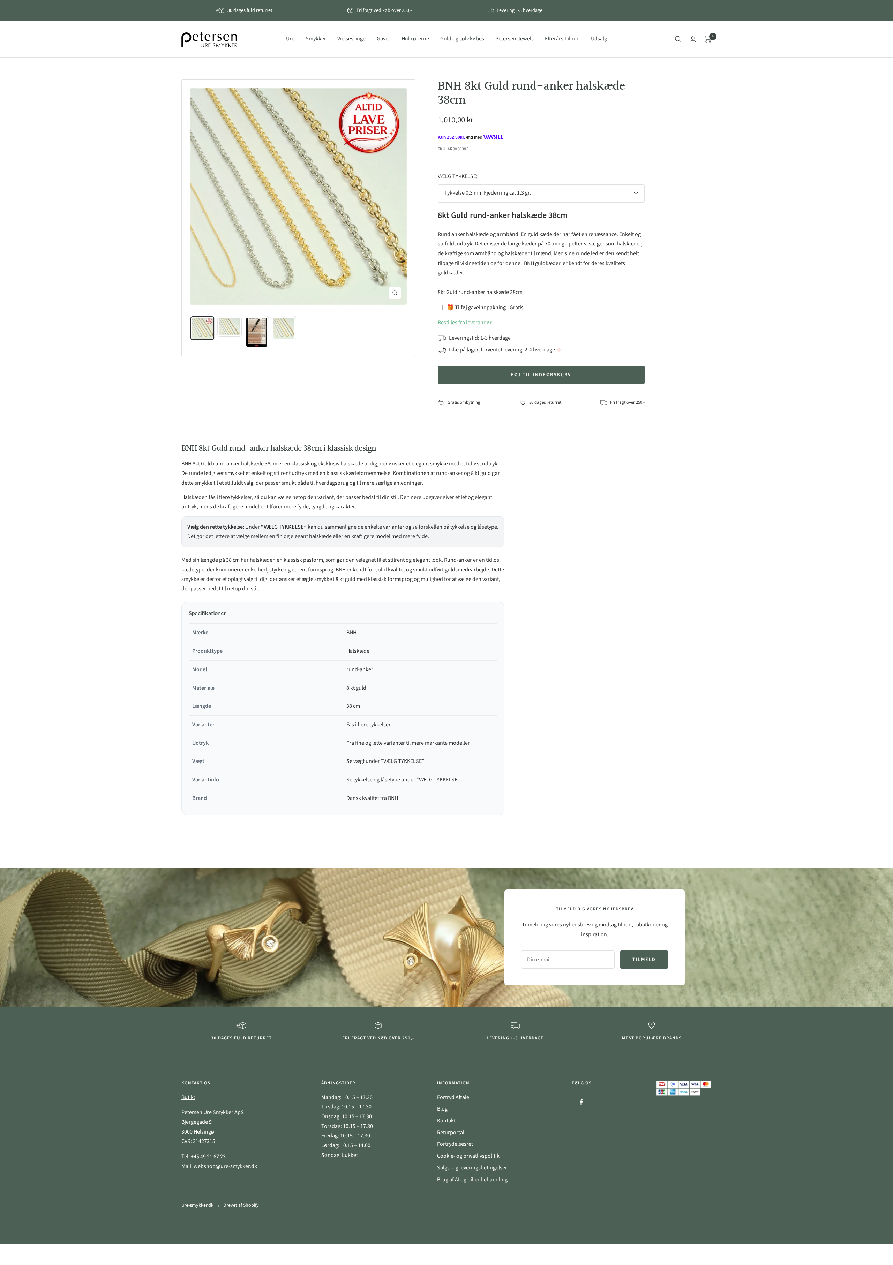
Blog (442, 1109)
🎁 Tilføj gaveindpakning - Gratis (485, 307)
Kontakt (446, 1120)
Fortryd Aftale (453, 1097)
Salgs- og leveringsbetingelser (472, 1168)
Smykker (316, 39)
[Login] (693, 39)
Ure (290, 39)
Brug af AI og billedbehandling (472, 1179)
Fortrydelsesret (455, 1144)
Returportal (450, 1132)
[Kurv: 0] (708, 39)
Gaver (383, 39)
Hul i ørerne (415, 39)
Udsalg (599, 39)
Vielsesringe (351, 39)
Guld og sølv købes (462, 39)
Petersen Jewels (514, 39)
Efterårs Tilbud (562, 39)
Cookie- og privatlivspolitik (468, 1156)
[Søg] (678, 39)
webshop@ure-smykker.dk (225, 1166)
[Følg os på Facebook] (581, 1102)
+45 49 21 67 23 (208, 1156)
